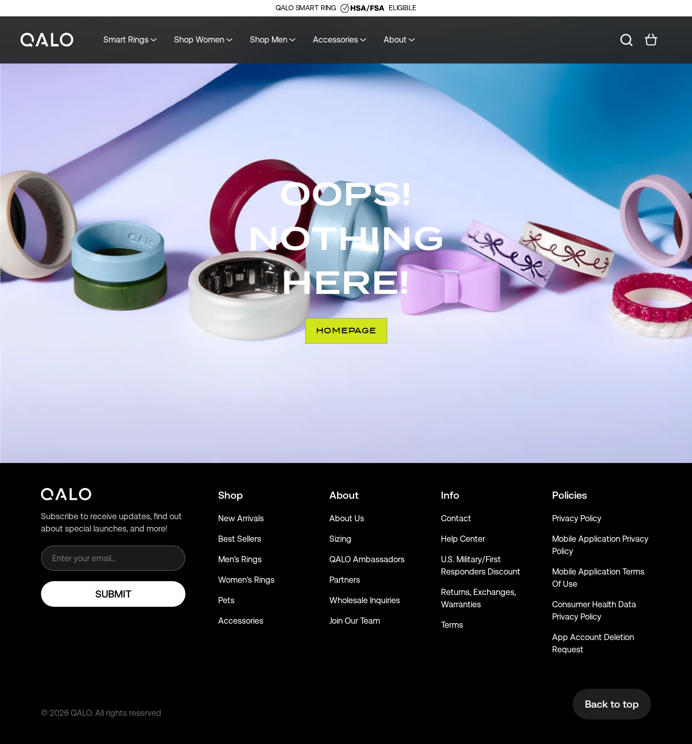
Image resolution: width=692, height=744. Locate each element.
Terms (452, 625)
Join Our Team (354, 621)
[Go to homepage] (47, 40)
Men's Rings (240, 559)
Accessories (240, 621)
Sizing (340, 539)
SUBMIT (113, 594)
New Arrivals (241, 518)
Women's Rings (246, 580)
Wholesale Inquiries (364, 600)
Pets (226, 600)
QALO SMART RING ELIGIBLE (346, 8)
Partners (344, 580)
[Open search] (626, 40)
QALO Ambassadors (367, 559)
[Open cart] (651, 40)
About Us (346, 518)
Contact (456, 518)
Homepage (346, 330)
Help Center (463, 539)
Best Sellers (239, 539)
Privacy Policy (576, 518)
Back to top (612, 704)
